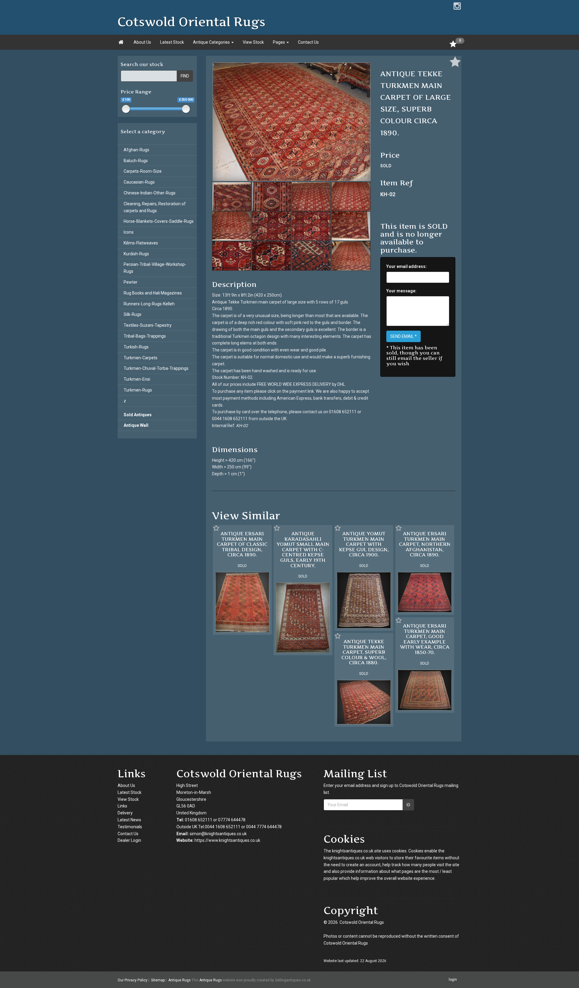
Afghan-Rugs (136, 149)
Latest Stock (172, 42)
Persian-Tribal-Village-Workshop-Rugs (155, 268)
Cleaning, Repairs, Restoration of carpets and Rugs (155, 207)
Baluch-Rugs (136, 160)
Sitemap (158, 980)
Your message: (401, 290)
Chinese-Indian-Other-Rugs (150, 192)
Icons (129, 232)
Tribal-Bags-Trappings (145, 336)
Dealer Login (129, 840)
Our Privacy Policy (132, 980)
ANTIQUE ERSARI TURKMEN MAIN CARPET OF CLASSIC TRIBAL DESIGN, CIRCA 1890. (242, 544)
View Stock (253, 42)
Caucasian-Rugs (139, 182)
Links (122, 806)
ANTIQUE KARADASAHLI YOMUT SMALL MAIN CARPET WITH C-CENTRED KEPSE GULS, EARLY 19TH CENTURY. (303, 549)
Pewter (131, 282)
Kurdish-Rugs (136, 253)
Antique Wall (136, 425)
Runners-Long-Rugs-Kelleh (149, 303)
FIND (185, 76)
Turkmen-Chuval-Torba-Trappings (156, 368)
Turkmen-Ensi (137, 379)
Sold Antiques (138, 414)
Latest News (129, 819)
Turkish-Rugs (136, 347)
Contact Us (308, 42)
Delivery (125, 812)
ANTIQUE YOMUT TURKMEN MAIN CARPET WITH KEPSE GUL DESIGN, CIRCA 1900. (364, 544)
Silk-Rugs (132, 314)
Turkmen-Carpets (140, 357)
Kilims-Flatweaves (141, 243)
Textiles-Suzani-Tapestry (148, 325)
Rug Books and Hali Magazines (153, 293)
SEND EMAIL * (403, 336)
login (453, 979)
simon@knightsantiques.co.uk (218, 833)
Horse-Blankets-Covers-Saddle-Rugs (159, 221)
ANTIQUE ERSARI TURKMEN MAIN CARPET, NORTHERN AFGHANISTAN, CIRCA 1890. (425, 544)
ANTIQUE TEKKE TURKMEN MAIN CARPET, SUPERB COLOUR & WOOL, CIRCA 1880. (363, 651)
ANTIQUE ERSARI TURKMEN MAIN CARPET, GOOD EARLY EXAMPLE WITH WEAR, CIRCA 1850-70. (424, 639)
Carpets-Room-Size (143, 171)
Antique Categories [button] (212, 42)
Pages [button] (279, 42)
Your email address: (406, 266)
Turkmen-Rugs (138, 390)
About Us (142, 42)
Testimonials (130, 826)
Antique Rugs (179, 980)
